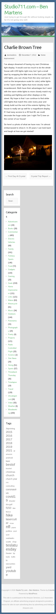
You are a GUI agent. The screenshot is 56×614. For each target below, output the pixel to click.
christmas (10, 472)
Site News (12, 358)
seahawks (10, 538)
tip (14, 553)
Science (11, 355)
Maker (10, 300)
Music (10, 310)
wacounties (10, 564)
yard (8, 567)
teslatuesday (12, 547)
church (10, 475)
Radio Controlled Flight (12, 348)
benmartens (11, 55)
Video (10, 403)
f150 (8, 507)
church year (11, 479)
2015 (9, 432)
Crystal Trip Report (41, 176)
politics (9, 531)
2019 (9, 446)
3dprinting (10, 428)
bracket (9, 469)
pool (15, 531)
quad (7, 535)
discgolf (9, 504)
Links (10, 297)
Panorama (12, 321)
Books (10, 228)
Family (11, 249)
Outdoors (12, 314)
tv (7, 560)
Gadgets (11, 269)
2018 (9, 443)
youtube (11, 573)
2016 (9, 435)
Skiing (10, 365)
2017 (9, 439)
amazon (9, 454)
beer (8, 461)
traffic (13, 557)
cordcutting (10, 486)
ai (14, 451)
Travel (10, 389)
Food (10, 266)
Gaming (11, 276)
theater (9, 553)
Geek (10, 283)
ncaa (12, 523)
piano (13, 528)
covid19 (11, 498)
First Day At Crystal (15, 176)
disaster (12, 501)
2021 (9, 450)
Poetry (10, 334)
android (9, 458)
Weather (11, 406)
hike (9, 515)
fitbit (14, 508)
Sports (10, 368)
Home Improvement (12, 290)
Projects (11, 338)
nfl (8, 526)
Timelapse (12, 382)
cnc (7, 482)
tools (8, 557)
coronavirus (11, 491)
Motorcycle (12, 304)
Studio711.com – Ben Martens (26, 9)
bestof (10, 464)
